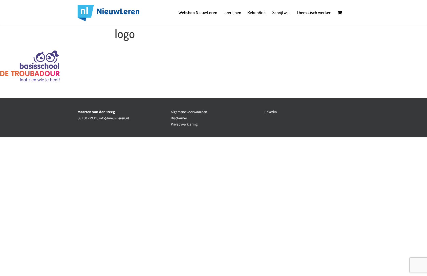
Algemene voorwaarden (189, 112)
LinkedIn (270, 112)
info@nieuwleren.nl (114, 118)
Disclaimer (179, 118)
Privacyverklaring (184, 124)
